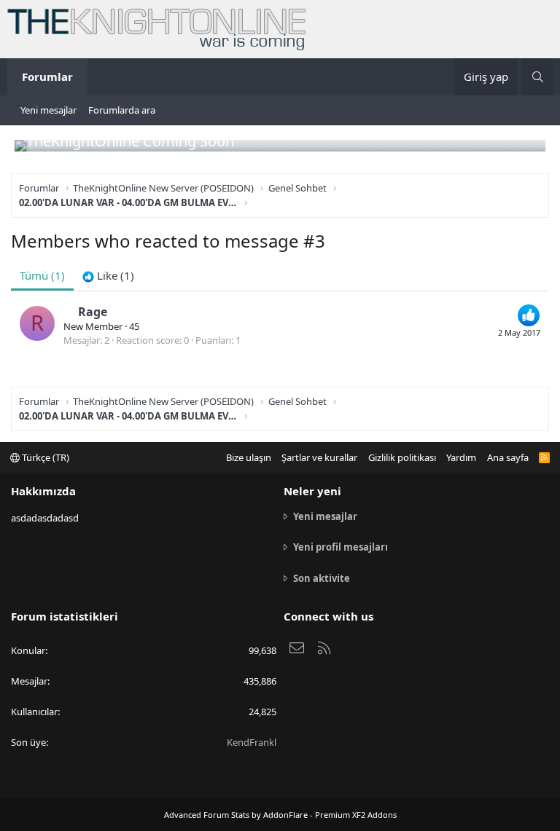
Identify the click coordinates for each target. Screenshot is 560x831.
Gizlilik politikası (402, 457)
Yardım (461, 457)
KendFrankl (251, 742)
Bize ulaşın (248, 457)
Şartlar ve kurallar (319, 457)
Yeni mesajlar (48, 110)
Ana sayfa (508, 457)
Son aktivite (321, 578)
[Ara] (537, 76)
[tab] (108, 276)
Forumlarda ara (121, 110)
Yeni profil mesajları (340, 547)
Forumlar (47, 76)
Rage (92, 312)
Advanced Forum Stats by (280, 814)
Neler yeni (312, 491)
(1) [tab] (42, 275)
